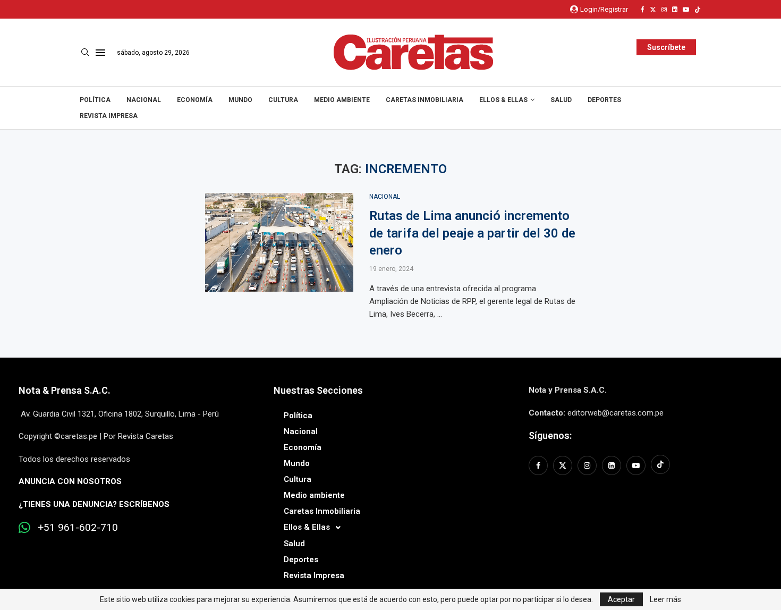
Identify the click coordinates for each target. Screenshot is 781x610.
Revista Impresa (109, 116)
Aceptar (621, 599)
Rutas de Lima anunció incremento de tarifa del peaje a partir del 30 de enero (472, 233)
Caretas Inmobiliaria (424, 100)
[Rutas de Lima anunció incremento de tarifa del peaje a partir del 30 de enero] (279, 242)
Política (95, 100)
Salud (561, 100)
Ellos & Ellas (503, 100)
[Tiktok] (697, 9)
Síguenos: (550, 435)
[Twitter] (653, 9)
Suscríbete (666, 47)
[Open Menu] (100, 52)
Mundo (240, 100)
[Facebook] (642, 9)
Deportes (604, 100)
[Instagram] (664, 9)
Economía (195, 100)
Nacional (143, 100)
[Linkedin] (675, 9)
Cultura (283, 100)
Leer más (665, 599)
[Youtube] (686, 9)
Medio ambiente (342, 100)
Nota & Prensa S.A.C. (65, 390)
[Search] (85, 52)
